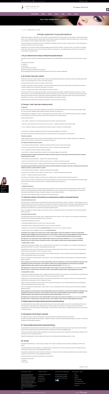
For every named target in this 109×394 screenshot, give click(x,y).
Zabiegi (49, 14)
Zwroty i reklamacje (78, 379)
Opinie (63, 14)
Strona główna (24, 29)
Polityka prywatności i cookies (80, 383)
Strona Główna (34, 14)
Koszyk (82, 1)
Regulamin (76, 377)
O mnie (43, 14)
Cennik (69, 14)
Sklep (75, 374)
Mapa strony (76, 385)
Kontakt (76, 14)
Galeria (56, 14)
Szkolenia (76, 375)
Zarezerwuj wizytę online (39, 1)
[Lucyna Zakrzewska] (30, 7)
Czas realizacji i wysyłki (78, 381)
